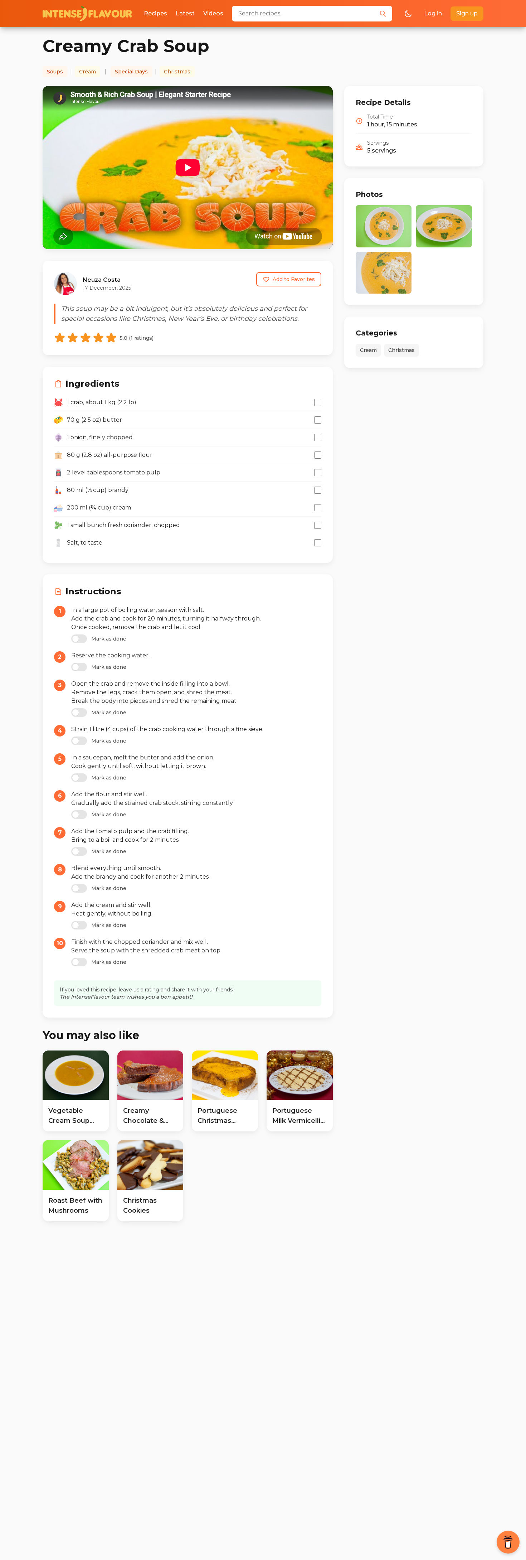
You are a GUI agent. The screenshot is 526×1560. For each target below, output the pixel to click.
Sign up (467, 13)
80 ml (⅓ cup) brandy (97, 490)
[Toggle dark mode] (408, 13)
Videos (213, 13)
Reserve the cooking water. (110, 655)
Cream (87, 71)
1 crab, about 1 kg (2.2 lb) (101, 402)
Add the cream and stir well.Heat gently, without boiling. (111, 909)
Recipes (155, 13)
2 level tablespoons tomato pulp (113, 472)
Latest (185, 13)
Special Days (131, 71)
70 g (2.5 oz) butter (94, 419)
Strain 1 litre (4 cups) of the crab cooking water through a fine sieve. (167, 729)
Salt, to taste (84, 542)
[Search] (382, 13)
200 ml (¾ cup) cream (99, 507)
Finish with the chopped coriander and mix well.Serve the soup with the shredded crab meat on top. (146, 946)
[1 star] (59, 338)
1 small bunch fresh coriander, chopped (123, 525)
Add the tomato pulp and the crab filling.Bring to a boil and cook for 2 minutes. (130, 835)
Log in (433, 13)
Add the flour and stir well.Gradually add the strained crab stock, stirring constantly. (152, 798)
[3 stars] (85, 338)
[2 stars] (72, 338)
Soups (55, 71)
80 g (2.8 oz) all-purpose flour (109, 454)
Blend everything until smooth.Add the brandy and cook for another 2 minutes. (140, 872)
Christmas (177, 71)
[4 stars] (98, 338)
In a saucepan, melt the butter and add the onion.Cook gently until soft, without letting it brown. (142, 761)
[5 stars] (111, 338)
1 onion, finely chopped (100, 437)
